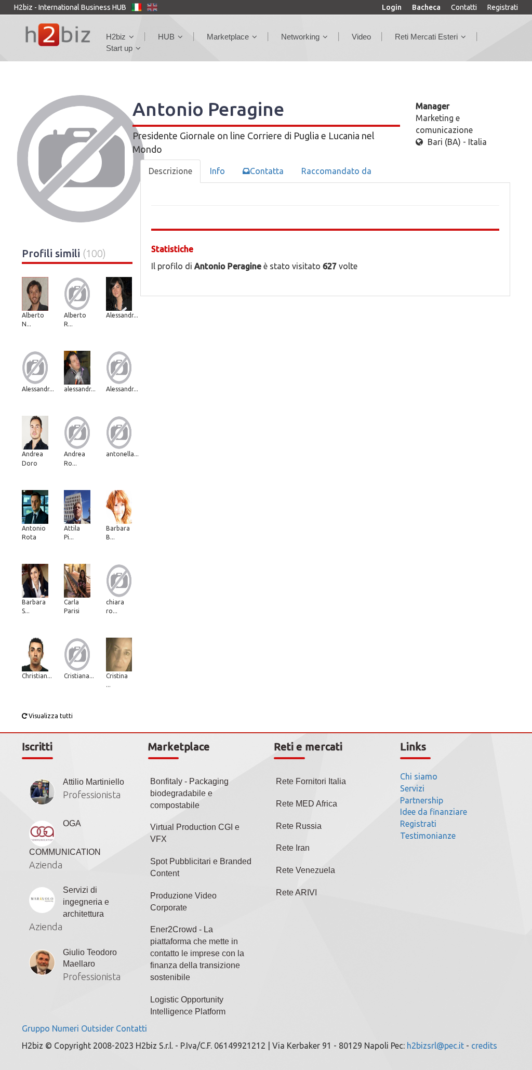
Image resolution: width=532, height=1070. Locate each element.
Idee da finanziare (433, 811)
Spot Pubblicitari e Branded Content (200, 867)
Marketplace (228, 36)
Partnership (421, 800)
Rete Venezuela (305, 870)
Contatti (464, 7)
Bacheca (426, 7)
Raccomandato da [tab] (336, 171)
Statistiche (172, 249)
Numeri (65, 1028)
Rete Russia (299, 826)
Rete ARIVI (296, 892)
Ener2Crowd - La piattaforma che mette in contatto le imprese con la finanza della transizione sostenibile (197, 953)
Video (361, 36)
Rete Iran (293, 847)
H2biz (116, 36)
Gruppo (36, 1028)
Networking (300, 36)
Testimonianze (428, 835)
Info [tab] (217, 171)
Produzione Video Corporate (183, 901)
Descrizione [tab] (170, 171)
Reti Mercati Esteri (426, 36)
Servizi (412, 788)
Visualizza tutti (50, 715)
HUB (166, 36)
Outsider (97, 1028)
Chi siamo (418, 776)
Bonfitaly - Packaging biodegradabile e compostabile (189, 793)
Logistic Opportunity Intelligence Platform (187, 1005)
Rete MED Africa (306, 803)
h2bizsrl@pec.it (435, 1045)
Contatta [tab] (267, 171)
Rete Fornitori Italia (311, 781)
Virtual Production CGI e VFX (195, 833)
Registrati (502, 7)
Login (392, 7)
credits (484, 1045)
